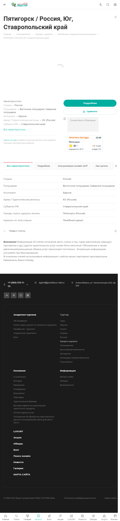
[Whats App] (28, 295)
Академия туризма (24, 314)
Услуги (63, 329)
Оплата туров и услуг (23, 412)
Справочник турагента (24, 333)
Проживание (66, 345)
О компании (19, 377)
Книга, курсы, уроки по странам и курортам (35, 325)
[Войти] (115, 4)
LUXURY (18, 431)
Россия (63, 337)
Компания (19, 370)
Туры (62, 321)
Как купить (102, 166)
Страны (63, 333)
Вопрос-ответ (66, 377)
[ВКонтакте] (7, 295)
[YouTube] (21, 295)
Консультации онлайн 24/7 (73, 166)
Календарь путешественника (74, 358)
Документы (19, 393)
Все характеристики (18, 166)
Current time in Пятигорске (83, 120)
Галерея (18, 468)
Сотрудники (19, 389)
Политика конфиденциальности (80, 498)
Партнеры (18, 397)
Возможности (67, 385)
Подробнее (90, 103)
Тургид (64, 314)
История (17, 381)
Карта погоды (10, 140)
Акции (17, 437)
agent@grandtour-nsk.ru (51, 282)
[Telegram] (14, 295)
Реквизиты (18, 385)
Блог (15, 337)
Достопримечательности (72, 349)
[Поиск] (107, 4)
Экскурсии (65, 353)
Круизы (63, 325)
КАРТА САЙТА (21, 474)
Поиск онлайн (21, 456)
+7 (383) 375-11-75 (16, 284)
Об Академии (20, 321)
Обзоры (64, 381)
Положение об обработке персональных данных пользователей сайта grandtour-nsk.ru (33, 419)
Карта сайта (110, 498)
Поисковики (66, 362)
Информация (68, 370)
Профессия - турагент (24, 329)
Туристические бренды (25, 401)
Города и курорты (68, 341)
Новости (18, 462)
